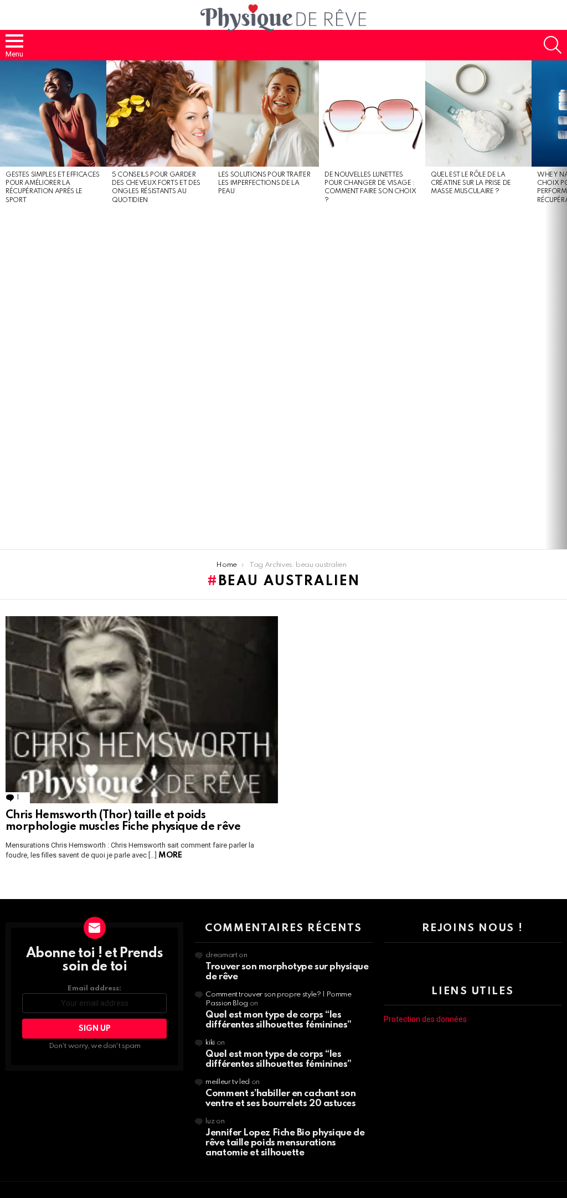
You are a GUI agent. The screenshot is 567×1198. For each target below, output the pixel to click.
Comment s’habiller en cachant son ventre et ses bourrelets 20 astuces (280, 1098)
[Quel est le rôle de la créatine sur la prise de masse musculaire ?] (478, 113)
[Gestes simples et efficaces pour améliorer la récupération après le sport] (53, 113)
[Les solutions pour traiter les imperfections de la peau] (266, 113)
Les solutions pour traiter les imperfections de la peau (264, 183)
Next (561, 305)
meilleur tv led (227, 1082)
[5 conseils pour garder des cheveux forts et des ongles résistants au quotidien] (159, 113)
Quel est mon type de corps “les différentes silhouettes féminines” (278, 1020)
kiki (210, 1042)
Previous (5, 305)
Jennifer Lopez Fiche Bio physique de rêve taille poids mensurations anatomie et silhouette (284, 1143)
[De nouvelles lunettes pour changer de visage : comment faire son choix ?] (372, 113)
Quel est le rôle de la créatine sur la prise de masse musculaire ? (471, 183)
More (170, 855)
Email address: (94, 988)
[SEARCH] (552, 45)
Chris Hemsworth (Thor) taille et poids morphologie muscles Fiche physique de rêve (123, 821)
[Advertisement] (53, 377)
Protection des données (425, 1019)
